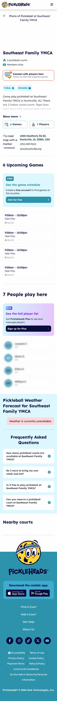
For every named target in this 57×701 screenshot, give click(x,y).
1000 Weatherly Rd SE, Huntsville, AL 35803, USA (35, 137)
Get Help (28, 622)
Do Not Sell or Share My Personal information (28, 677)
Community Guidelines (26, 669)
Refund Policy (37, 663)
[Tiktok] (28, 640)
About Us (28, 629)
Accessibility (18, 652)
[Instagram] (19, 640)
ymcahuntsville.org (30, 148)
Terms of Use (37, 652)
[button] (9, 88)
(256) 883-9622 (28, 144)
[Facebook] (9, 640)
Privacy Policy (16, 658)
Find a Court (28, 607)
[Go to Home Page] (16, 5)
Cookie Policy (36, 658)
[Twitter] (37, 640)
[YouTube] (47, 640)
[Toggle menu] (52, 4)
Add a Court (28, 614)
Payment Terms (16, 663)
